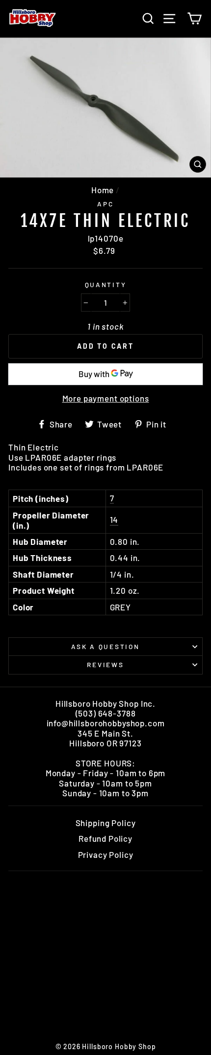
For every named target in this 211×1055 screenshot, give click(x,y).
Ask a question (105, 646)
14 (114, 519)
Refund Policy (105, 838)
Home (102, 190)
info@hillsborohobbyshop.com (106, 723)
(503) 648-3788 (106, 713)
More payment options (105, 398)
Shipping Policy (106, 823)
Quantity (106, 285)
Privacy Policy (105, 854)
